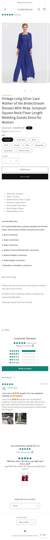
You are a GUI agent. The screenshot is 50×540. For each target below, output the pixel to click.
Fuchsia (7, 140)
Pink (6, 145)
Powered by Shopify (32, 535)
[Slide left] (19, 90)
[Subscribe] (37, 506)
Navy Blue (8, 150)
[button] (5, 9)
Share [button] (7, 330)
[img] (7, 384)
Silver (34, 140)
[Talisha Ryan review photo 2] (21, 418)
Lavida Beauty (21, 535)
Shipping (4, 131)
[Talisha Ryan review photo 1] (7, 418)
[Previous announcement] (4, 2)
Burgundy (39, 145)
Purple (17, 145)
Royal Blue (21, 140)
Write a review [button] (25, 368)
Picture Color (24, 150)
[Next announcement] (45, 2)
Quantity (5, 156)
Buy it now (25, 176)
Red (27, 145)
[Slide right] (30, 90)
